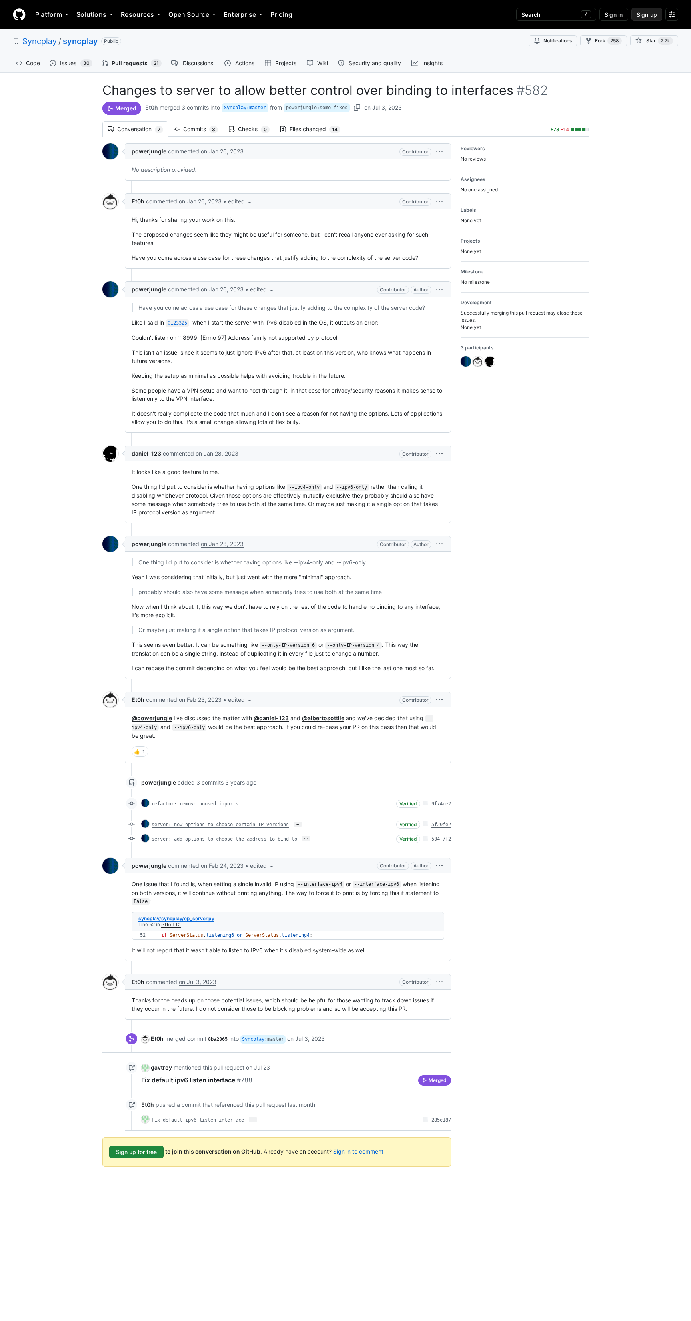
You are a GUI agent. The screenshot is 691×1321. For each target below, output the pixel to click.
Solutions (91, 14)
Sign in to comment (358, 1151)
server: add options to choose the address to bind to (224, 839)
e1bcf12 (171, 924)
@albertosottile (323, 718)
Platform (48, 14)
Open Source (188, 14)
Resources (137, 14)
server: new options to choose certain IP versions (220, 824)
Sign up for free (136, 1151)
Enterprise (240, 14)
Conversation (142, 129)
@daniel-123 (271, 718)
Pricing (281, 14)
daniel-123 (146, 453)
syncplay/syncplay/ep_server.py (176, 918)
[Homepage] (19, 14)
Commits (203, 129)
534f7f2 (441, 839)
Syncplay (39, 41)
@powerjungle (152, 718)
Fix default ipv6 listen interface (196, 1080)
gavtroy (161, 1067)
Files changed (318, 129)
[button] (439, 151)
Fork (607, 41)
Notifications (557, 41)
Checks (256, 129)
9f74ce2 (441, 804)
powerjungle (149, 151)
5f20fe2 (441, 824)
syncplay (80, 41)
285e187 (441, 1120)
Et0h (151, 107)
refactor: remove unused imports (195, 804)
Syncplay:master (245, 107)
